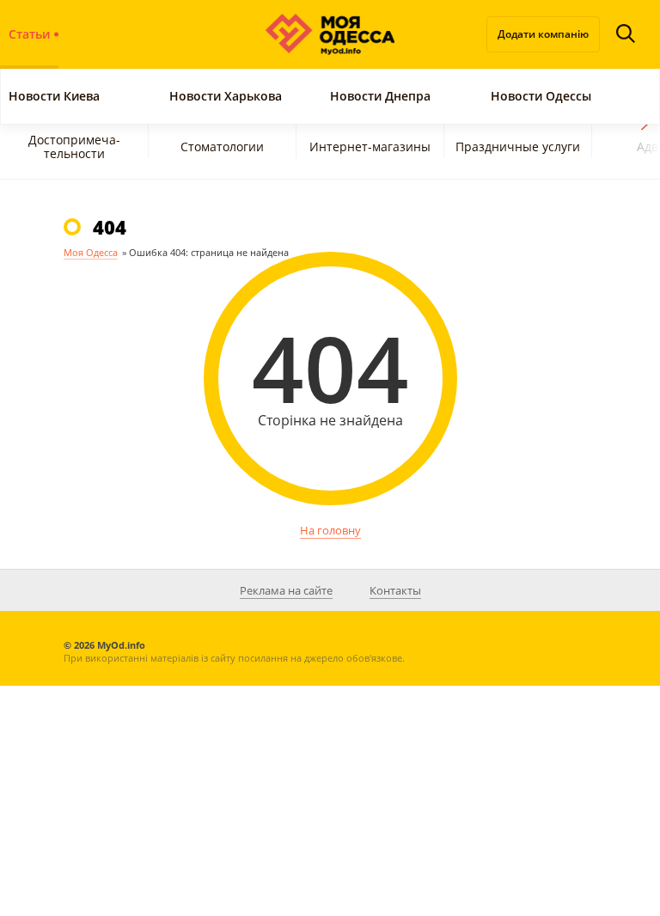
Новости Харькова (229, 96)
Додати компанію (543, 34)
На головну (330, 530)
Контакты (395, 590)
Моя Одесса (91, 252)
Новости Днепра (380, 96)
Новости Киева (54, 96)
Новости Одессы (541, 96)
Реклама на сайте (286, 590)
